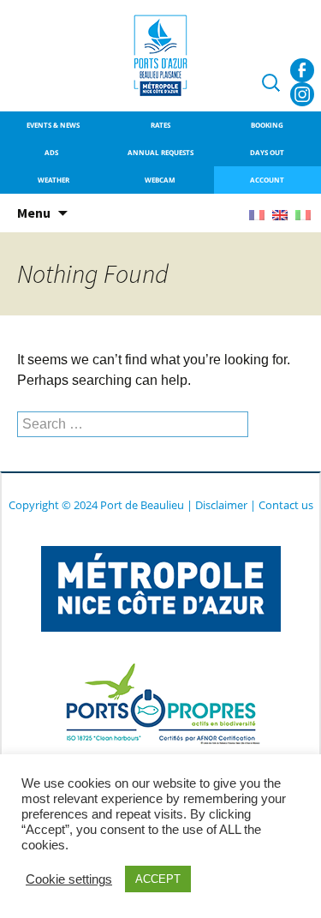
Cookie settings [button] (69, 879)
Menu (34, 212)
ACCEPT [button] (158, 879)
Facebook (302, 70)
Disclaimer (221, 505)
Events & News (53, 124)
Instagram (302, 94)
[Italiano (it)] (303, 214)
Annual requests (160, 152)
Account (267, 179)
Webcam (160, 179)
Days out (267, 152)
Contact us (286, 505)
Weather (53, 179)
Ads (53, 152)
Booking (267, 124)
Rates (160, 124)
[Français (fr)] (257, 214)
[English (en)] (280, 214)
